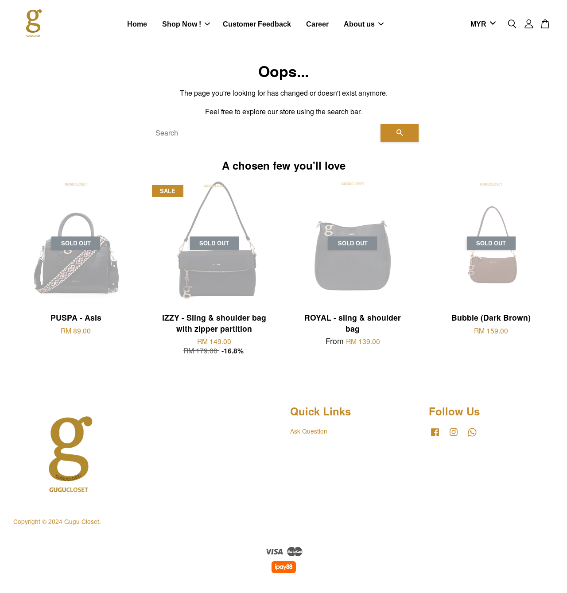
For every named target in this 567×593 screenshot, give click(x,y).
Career (317, 24)
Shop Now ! (181, 24)
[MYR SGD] (481, 24)
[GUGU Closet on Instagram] (453, 435)
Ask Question (308, 430)
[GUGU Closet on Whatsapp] (472, 435)
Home (137, 24)
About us (359, 24)
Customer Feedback (257, 24)
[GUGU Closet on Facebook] (435, 435)
